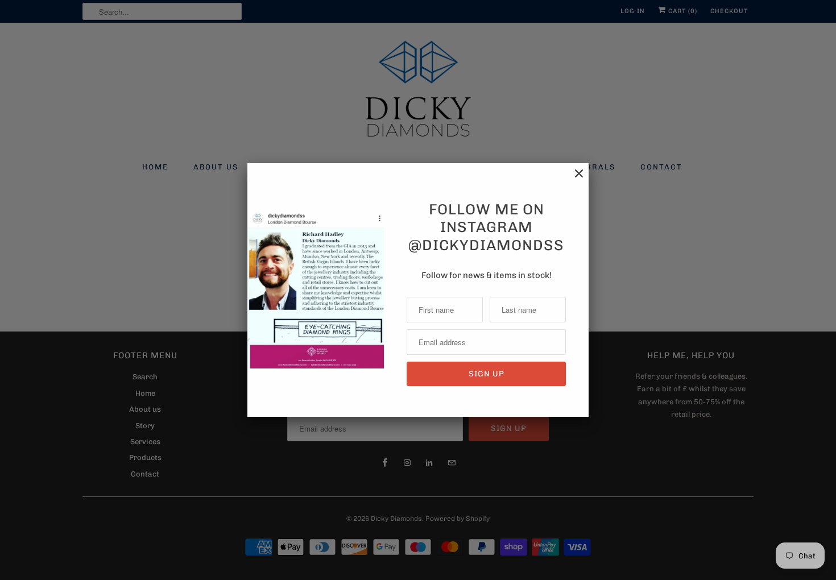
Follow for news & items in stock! (486, 275)
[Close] (573, 179)
